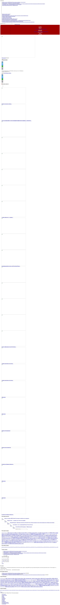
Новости (40, 27)
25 (3, 561)
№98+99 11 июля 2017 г (23, 542)
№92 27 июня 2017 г (53, 534)
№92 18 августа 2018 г (26, 534)
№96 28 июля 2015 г (8, 539)
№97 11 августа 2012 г (50, 584)
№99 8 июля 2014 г (49, 542)
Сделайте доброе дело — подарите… (7, 217)
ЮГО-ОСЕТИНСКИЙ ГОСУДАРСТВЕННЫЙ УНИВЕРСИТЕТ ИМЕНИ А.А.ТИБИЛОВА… (17, 120)
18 (3, 560)
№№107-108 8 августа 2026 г (47, 590)
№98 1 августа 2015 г (29, 540)
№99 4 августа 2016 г (39, 542)
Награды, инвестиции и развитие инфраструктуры (9, 18)
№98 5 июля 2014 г (48, 540)
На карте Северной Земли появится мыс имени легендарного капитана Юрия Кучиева (15, 15)
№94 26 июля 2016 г (26, 536)
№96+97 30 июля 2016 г (29, 539)
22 (7, 560)
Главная (3, 597)
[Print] (30, 69)
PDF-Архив (40, 34)
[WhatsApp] (30, 66)
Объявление (4, 397)
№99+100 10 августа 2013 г (17, 543)
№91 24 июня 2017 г (34, 532)
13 (5, 559)
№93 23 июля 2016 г (7, 535)
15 (7, 559)
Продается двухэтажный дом (6, 447)
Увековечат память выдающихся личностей (8, 16)
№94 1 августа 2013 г (7, 536)
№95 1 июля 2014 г (35, 536)
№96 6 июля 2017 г (43, 538)
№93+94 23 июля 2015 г (40, 535)
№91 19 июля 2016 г (24, 532)
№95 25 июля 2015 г (8, 538)
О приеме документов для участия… (7, 363)
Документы (41, 31)
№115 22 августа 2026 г (31, 590)
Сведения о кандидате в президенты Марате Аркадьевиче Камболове (12, 21)
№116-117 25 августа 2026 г (39, 590)
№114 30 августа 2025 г (7, 73)
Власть (40, 28)
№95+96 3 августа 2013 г (32, 538)
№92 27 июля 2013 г (47, 534)
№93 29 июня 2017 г (18, 535)
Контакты (3, 599)
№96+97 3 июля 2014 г (17, 539)
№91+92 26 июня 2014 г (13, 534)
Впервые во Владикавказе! (6, 430)
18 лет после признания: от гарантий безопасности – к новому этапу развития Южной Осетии (16, 20)
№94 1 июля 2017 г (16, 536)
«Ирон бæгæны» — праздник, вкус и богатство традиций (16, 520)
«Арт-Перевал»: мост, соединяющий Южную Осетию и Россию (11, 4)
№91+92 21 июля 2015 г (46, 578)
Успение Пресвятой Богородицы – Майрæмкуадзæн (10, 5)
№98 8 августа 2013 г (35, 585)
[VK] (30, 62)
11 (3, 559)
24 (2, 561)
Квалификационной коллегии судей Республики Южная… (11, 266)
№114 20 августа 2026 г (24, 590)
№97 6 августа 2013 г (38, 539)
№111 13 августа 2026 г (3, 590)
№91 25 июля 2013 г (45, 532)
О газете (40, 26)
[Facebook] (30, 65)
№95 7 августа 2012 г (9, 582)
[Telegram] (30, 63)
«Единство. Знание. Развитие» (6, 17)
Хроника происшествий (5, 14)
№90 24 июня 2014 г (2, 578)
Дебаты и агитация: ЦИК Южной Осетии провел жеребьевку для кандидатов (13, 2)
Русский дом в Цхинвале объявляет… (8, 464)
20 (5, 560)
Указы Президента (37, 31)
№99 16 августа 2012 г (26, 586)
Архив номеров (4, 595)
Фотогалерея (40, 32)
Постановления (45, 31)
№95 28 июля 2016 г (19, 538)
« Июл (3, 563)
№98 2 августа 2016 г (39, 540)
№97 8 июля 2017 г (46, 539)
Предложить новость (5, 602)
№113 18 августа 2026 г (17, 590)
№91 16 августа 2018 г (13, 532)
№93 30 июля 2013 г (29, 535)
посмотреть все (4, 591)
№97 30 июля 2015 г (18, 540)
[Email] (30, 67)
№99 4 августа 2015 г (31, 542)
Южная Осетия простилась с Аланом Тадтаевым (9, 19)
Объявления (4, 601)
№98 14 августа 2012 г (12, 542)
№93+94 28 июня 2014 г (20, 581)
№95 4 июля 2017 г (43, 536)
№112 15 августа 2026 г (10, 590)
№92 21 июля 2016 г (37, 534)
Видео (40, 33)
